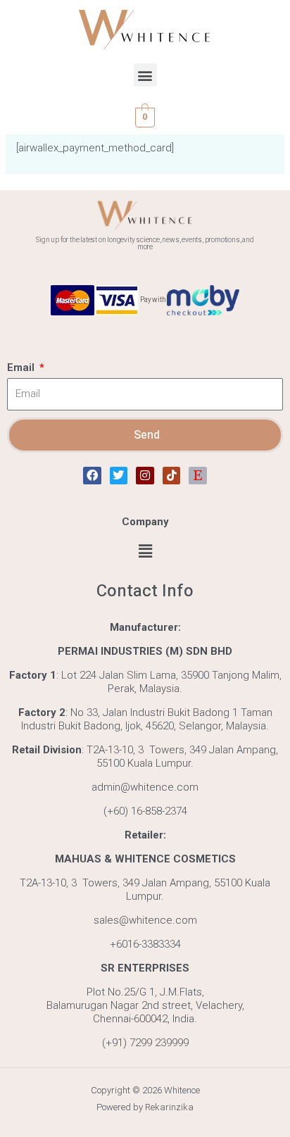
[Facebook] (92, 476)
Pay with (153, 299)
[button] (145, 75)
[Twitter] (119, 476)
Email (22, 367)
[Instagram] (145, 476)
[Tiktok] (172, 476)
